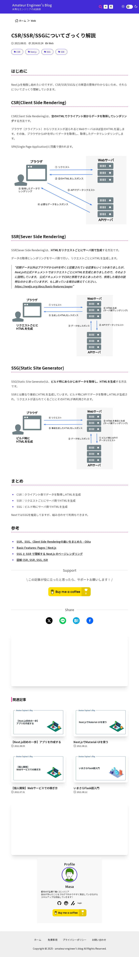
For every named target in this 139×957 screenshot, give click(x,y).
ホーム (37, 939)
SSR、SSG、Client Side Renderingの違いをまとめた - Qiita (54, 541)
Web (33, 20)
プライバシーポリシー (74, 939)
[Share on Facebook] (89, 620)
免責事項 (52, 939)
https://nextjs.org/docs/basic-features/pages (43, 286)
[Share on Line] (62, 620)
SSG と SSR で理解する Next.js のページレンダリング (50, 554)
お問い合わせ (99, 939)
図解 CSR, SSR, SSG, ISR (32, 560)
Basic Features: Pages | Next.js (36, 548)
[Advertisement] (69, 660)
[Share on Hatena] (76, 620)
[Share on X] (49, 620)
